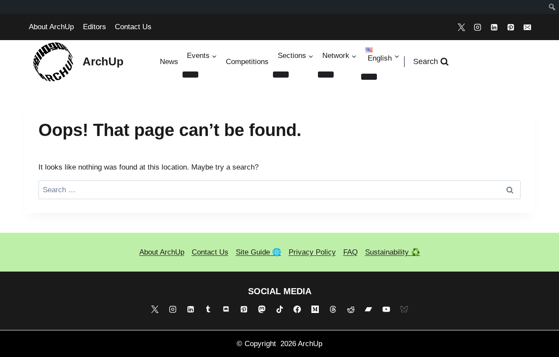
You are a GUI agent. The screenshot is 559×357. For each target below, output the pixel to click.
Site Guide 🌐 (258, 252)
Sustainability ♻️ (392, 252)
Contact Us (133, 27)
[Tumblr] (208, 309)
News (169, 62)
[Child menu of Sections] (281, 74)
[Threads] (332, 309)
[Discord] (226, 309)
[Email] (527, 27)
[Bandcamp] (368, 309)
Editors (94, 27)
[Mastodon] (261, 309)
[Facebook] (297, 309)
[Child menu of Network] (326, 74)
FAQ (350, 252)
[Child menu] (369, 77)
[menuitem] (552, 7)
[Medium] (315, 309)
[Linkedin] (494, 27)
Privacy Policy (312, 252)
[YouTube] (386, 309)
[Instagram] (477, 27)
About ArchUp (51, 27)
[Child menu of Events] (190, 74)
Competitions (247, 62)
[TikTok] (279, 309)
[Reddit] (350, 309)
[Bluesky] (404, 309)
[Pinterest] (510, 27)
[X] (461, 27)
